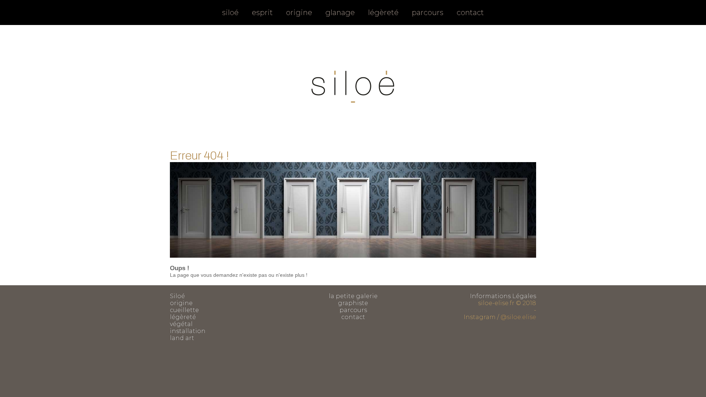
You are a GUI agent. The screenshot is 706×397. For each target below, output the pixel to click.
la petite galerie (353, 296)
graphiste (353, 303)
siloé (230, 12)
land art (182, 338)
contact (470, 12)
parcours (427, 12)
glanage (340, 12)
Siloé (177, 296)
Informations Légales (503, 296)
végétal (181, 324)
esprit (262, 12)
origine (299, 12)
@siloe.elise (518, 317)
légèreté (383, 12)
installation (188, 331)
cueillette (184, 310)
